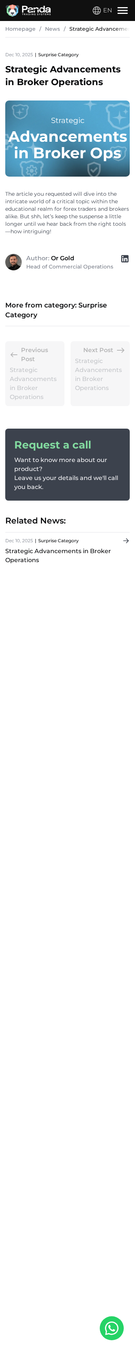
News (52, 29)
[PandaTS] (28, 10)
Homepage (20, 29)
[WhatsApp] (112, 1329)
